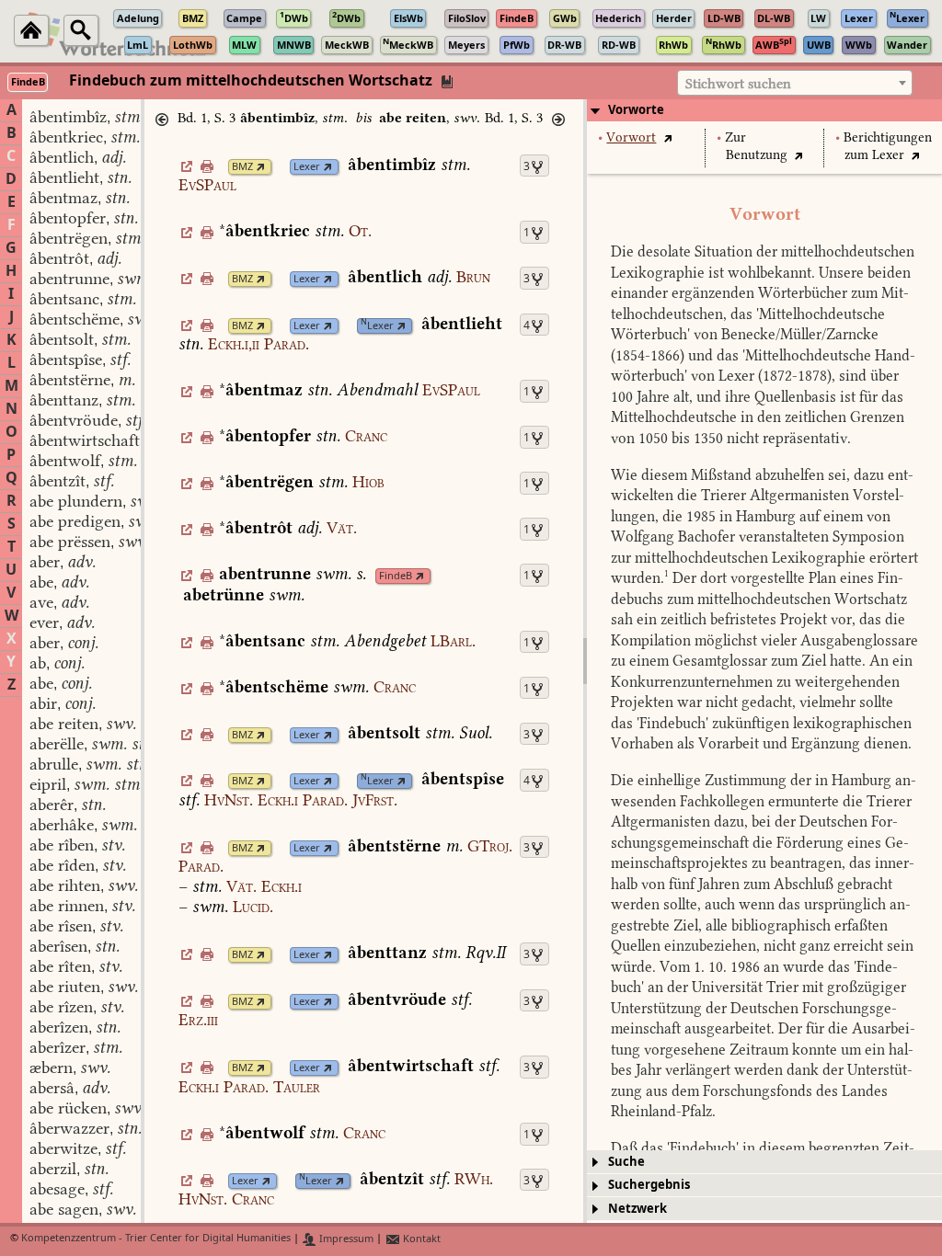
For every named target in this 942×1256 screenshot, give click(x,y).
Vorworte (636, 110)
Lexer (306, 167)
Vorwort (631, 137)
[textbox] (795, 84)
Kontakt (420, 1239)
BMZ (242, 167)
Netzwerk (637, 1208)
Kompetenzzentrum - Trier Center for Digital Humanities (156, 1239)
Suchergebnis (649, 1184)
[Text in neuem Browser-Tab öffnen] (667, 137)
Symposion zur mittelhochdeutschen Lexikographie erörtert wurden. (764, 557)
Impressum (344, 1239)
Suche (626, 1161)
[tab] (764, 110)
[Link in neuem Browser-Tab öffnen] (261, 167)
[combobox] (795, 83)
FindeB (395, 576)
